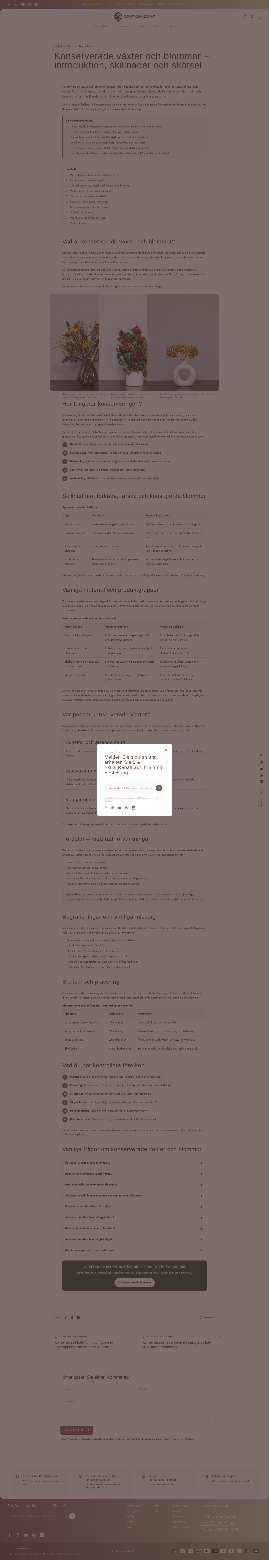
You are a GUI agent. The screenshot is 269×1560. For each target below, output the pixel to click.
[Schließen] (166, 750)
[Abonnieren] (159, 788)
